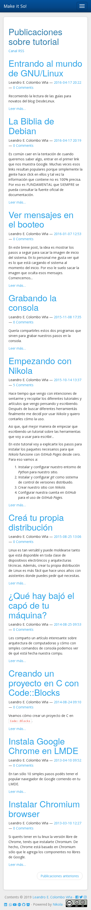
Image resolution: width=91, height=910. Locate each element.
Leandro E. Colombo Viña (52, 897)
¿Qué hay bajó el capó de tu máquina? (41, 605)
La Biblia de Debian (31, 126)
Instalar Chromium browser (44, 808)
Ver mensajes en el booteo (41, 219)
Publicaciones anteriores (60, 876)
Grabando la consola (32, 302)
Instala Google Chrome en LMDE (43, 746)
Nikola (58, 904)
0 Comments (23, 87)
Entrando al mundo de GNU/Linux (45, 68)
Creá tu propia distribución (36, 522)
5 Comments (23, 385)
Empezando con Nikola (40, 365)
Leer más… (17, 108)
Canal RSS (16, 51)
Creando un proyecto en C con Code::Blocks (43, 682)
